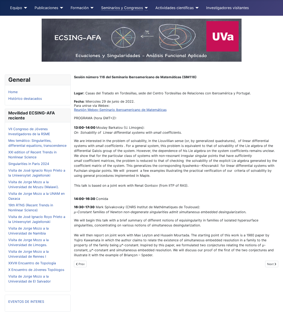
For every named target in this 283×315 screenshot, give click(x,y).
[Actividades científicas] (196, 8)
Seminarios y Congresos (122, 8)
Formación (80, 8)
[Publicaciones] (60, 8)
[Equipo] (24, 8)
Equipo (16, 8)
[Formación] (91, 8)
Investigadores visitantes (227, 8)
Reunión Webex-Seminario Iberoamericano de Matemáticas (120, 110)
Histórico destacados (25, 98)
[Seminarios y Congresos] (145, 8)
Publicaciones (46, 8)
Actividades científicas (174, 8)
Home (13, 92)
